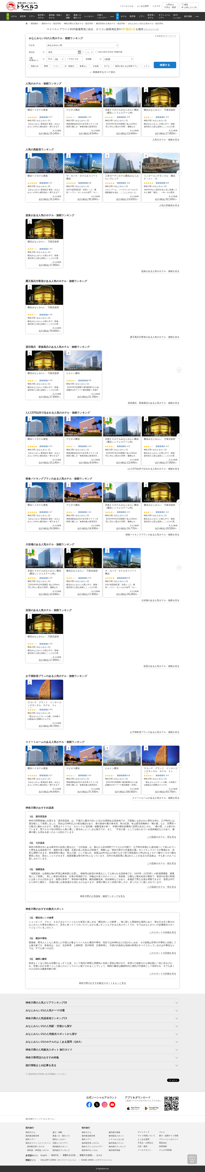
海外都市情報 (114, 1150)
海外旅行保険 (114, 1132)
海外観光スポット (116, 1136)
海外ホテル (86, 1132)
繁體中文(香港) (86, 1155)
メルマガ (156, 6)
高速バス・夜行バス (61, 1136)
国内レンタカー (59, 1139)
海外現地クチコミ (116, 1143)
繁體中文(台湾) (69, 1155)
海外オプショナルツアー (92, 1146)
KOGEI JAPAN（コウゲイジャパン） (97, 1160)
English (44, 1155)
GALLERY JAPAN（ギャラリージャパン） (59, 1160)
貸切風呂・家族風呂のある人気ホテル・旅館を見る (153, 403)
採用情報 (163, 1146)
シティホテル (149, 66)
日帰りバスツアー (60, 1143)
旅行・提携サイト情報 (168, 1136)
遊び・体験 (57, 1132)
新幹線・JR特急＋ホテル (38, 1150)
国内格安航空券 (32, 1136)
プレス (162, 1132)
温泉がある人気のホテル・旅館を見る (160, 271)
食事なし (83, 66)
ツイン (56, 66)
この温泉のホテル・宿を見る (161, 837)
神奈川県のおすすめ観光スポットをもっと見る (102, 983)
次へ (179, 107)
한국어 (99, 1155)
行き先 (32, 45)
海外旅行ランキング (117, 1146)
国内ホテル (30, 1132)
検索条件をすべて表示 (104, 72)
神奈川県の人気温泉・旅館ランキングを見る (102, 896)
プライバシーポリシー (168, 1139)
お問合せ (170, 6)
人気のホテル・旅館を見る (165, 139)
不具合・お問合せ (145, 1143)
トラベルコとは (126, 6)
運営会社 (163, 1143)
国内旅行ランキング (61, 1150)
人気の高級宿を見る (169, 205)
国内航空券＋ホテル (36, 1146)
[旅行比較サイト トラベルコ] (27, 24)
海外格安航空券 (88, 1136)
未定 (50, 52)
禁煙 (46, 66)
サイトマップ (143, 1132)
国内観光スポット (60, 1146)
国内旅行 (30, 1128)
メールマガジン (144, 1150)
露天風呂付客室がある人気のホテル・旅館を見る (154, 337)
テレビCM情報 (165, 1150)
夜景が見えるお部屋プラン (126, 66)
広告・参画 (142, 1146)
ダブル (107, 66)
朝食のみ (35, 66)
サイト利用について (146, 1136)
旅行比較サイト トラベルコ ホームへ (40, 1119)
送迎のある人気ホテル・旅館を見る (161, 666)
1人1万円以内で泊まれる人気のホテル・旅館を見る (153, 468)
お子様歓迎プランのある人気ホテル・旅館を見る (154, 732)
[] (151, 29)
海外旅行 (86, 1128)
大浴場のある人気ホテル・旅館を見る (160, 600)
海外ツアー (86, 1139)
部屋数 (89, 59)
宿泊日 (32, 52)
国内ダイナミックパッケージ (38, 1143)
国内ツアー (30, 1139)
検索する (165, 65)
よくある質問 (143, 6)
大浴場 (95, 66)
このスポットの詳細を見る (162, 932)
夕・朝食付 (69, 66)
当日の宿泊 (110, 52)
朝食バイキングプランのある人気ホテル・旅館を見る (152, 534)
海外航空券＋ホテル (90, 1143)
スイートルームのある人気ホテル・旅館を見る (155, 798)
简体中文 (55, 1155)
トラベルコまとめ (116, 1139)
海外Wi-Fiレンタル (90, 1150)
